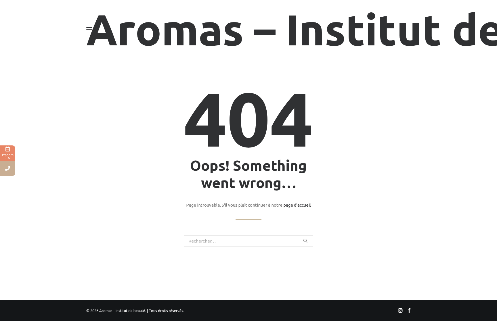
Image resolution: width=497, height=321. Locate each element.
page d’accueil (297, 205)
